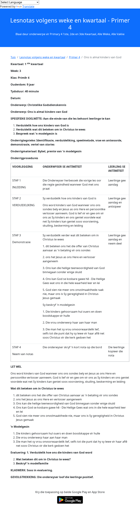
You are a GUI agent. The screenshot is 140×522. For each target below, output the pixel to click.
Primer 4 (74, 57)
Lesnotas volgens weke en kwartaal (42, 57)
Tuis (13, 57)
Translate (28, 6)
